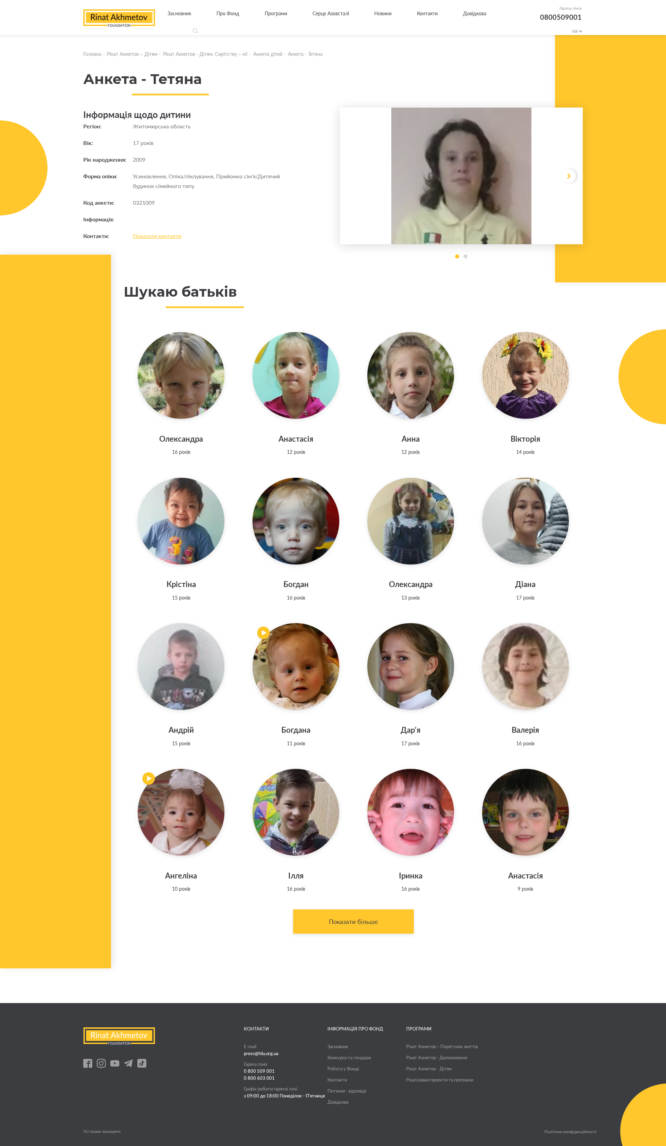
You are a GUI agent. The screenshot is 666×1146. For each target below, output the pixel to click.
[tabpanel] (461, 176)
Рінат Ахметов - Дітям (429, 1068)
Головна (92, 54)
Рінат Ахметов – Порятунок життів (442, 1046)
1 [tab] (457, 256)
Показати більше (353, 921)
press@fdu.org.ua (261, 1053)
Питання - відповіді (346, 1091)
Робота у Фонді (343, 1068)
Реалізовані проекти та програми (439, 1080)
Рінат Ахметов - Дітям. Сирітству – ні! (205, 54)
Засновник (179, 13)
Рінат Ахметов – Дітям (132, 54)
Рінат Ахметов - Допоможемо (436, 1057)
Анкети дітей (267, 54)
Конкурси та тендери (349, 1057)
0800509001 (561, 17)
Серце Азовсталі (331, 13)
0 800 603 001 (259, 1078)
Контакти (427, 13)
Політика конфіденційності (570, 1131)
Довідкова (474, 13)
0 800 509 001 (259, 1071)
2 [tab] (465, 256)
